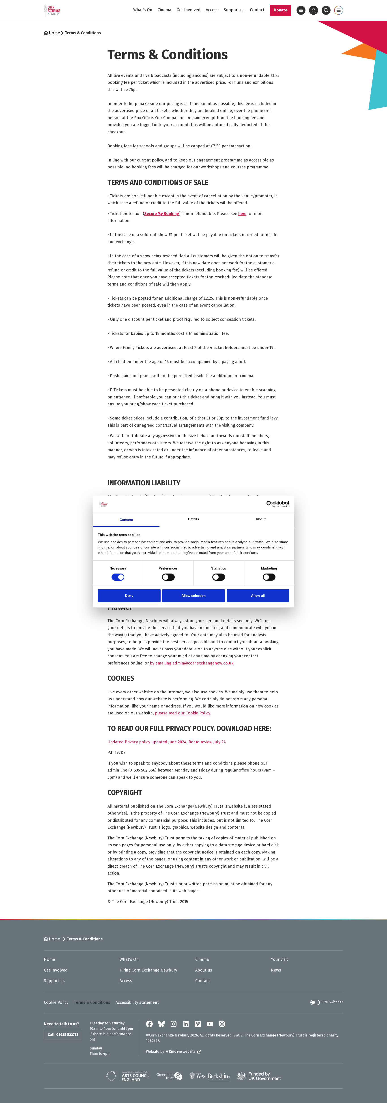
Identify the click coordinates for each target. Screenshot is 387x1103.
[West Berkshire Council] (209, 1076)
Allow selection (193, 596)
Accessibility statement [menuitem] (137, 1002)
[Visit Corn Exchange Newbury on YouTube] (209, 1024)
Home (54, 32)
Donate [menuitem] (280, 10)
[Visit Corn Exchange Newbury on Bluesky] (161, 1024)
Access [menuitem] (212, 9)
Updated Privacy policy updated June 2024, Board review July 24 (167, 742)
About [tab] (261, 519)
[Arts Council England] (127, 1076)
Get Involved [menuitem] (188, 9)
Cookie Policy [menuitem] (56, 1002)
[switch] (168, 577)
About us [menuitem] (203, 970)
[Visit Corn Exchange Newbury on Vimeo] (197, 1024)
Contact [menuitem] (257, 9)
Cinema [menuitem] (164, 9)
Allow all (258, 596)
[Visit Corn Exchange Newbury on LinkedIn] (185, 1024)
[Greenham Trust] (169, 1076)
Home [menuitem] (49, 959)
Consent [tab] (126, 520)
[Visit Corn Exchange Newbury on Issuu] (222, 1024)
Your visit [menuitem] (279, 959)
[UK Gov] (259, 1076)
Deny (129, 596)
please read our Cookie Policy (182, 713)
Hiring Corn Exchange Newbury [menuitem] (148, 970)
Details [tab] (193, 519)
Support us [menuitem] (234, 9)
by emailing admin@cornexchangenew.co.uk (192, 663)
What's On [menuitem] (142, 9)
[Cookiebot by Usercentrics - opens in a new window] (269, 504)
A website (181, 1051)
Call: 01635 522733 (63, 1034)
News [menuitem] (276, 970)
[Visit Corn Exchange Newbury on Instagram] (173, 1024)
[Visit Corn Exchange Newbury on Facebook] (149, 1024)
